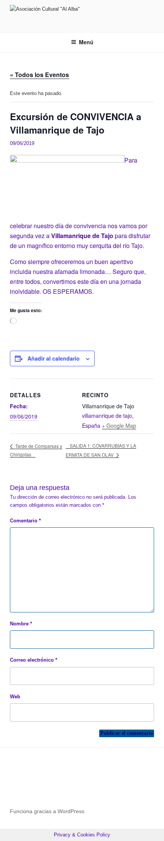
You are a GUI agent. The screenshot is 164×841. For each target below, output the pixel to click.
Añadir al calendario (53, 358)
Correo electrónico (33, 660)
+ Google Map (119, 425)
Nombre (21, 624)
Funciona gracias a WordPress (47, 811)
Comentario (25, 521)
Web (15, 696)
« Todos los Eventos (39, 74)
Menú (86, 42)
